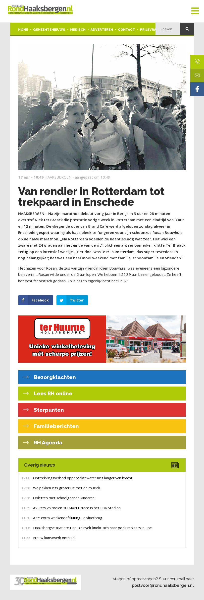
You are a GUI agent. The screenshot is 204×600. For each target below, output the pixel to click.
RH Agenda (47, 442)
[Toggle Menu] (195, 11)
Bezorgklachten (54, 377)
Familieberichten (56, 426)
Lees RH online (52, 393)
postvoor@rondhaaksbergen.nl (163, 585)
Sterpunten (48, 410)
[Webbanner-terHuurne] (102, 339)
